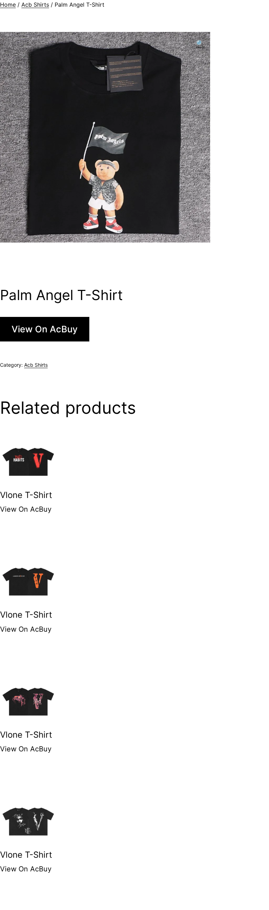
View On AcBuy (45, 329)
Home (8, 4)
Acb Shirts (35, 4)
